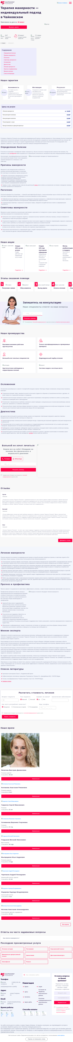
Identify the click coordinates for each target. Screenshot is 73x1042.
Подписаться (62, 1002)
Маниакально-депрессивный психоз (11, 955)
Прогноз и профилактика (10, 69)
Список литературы (9, 73)
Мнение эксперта (8, 71)
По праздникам (34, 707)
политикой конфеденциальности (30, 713)
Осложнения (7, 62)
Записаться (35, 778)
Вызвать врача (14, 27)
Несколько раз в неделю (19, 707)
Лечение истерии (7, 949)
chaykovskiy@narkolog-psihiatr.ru (14, 1002)
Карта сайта (28, 1002)
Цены (26, 992)
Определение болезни (10, 53)
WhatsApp (18, 459)
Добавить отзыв (65, 540)
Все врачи (65, 924)
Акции (40, 986)
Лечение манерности (9, 66)
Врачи (26, 986)
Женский (32, 699)
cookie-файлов (60, 1035)
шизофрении (12, 153)
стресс (36, 185)
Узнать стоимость (10, 716)
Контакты (27, 997)
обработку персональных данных (63, 322)
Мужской (24, 699)
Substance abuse (6, 681)
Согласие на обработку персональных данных (42, 992)
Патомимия (30, 949)
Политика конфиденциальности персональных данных (44, 1001)
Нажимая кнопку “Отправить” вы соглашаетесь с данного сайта (15, 475)
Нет (44, 699)
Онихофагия (6, 961)
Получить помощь (30, 318)
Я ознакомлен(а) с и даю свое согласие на (47, 322)
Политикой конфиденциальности (39, 322)
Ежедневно (7, 707)
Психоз (28, 961)
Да (39, 699)
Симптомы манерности (10, 59)
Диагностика (7, 64)
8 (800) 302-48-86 (16, 983)
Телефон (7, 459)
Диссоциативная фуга (57, 955)
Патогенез (6, 57)
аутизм (31, 433)
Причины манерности (9, 55)
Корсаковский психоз (57, 949)
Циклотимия (30, 955)
